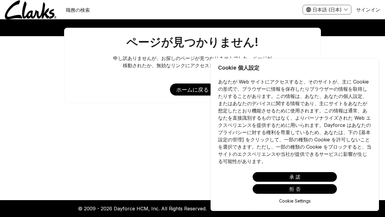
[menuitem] (30, 10)
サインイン (368, 10)
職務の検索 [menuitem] (78, 10)
